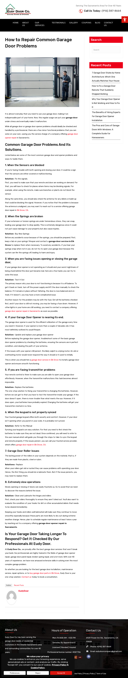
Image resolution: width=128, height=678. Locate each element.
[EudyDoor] (11, 597)
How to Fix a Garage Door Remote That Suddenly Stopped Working (104, 90)
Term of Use (101, 674)
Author (8, 585)
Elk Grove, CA (22, 210)
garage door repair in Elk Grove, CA (31, 445)
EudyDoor (23, 591)
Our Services (39, 24)
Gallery (73, 23)
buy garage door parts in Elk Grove (44, 573)
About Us (25, 24)
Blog (97, 23)
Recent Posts (19, 585)
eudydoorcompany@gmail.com (109, 651)
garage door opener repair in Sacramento (22, 311)
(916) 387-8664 (111, 10)
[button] (125, 19)
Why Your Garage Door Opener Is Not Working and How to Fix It (106, 103)
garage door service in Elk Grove (45, 360)
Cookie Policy (77, 674)
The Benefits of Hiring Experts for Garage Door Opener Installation (106, 116)
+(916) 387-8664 (104, 646)
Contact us (26, 577)
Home (15, 23)
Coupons (86, 23)
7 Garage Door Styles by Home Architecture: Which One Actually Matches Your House (106, 77)
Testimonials (59, 23)
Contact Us (108, 24)
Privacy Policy (89, 674)
